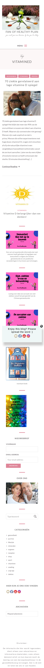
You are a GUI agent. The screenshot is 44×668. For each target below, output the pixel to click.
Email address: (12, 455)
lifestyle (11, 542)
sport (10, 560)
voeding (11, 567)
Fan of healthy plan (22, 31)
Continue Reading (9, 166)
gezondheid (11, 76)
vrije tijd (11, 571)
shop (10, 556)
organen (11, 549)
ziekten (34, 76)
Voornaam (11, 444)
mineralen (11, 546)
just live (11, 539)
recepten (11, 553)
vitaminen (24, 76)
